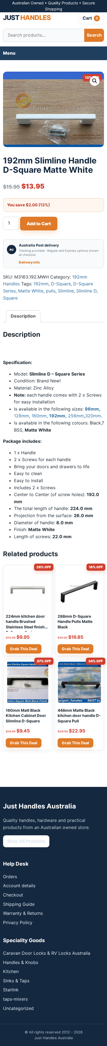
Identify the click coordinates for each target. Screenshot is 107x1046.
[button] (95, 81)
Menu (9, 53)
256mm (76, 415)
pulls (50, 291)
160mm (39, 415)
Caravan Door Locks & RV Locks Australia (46, 953)
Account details (19, 885)
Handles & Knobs (20, 962)
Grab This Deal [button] (23, 648)
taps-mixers (15, 999)
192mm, (58, 415)
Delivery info (29, 262)
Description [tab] (23, 316)
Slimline (66, 291)
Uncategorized (18, 1008)
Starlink (11, 989)
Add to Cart (39, 223)
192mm (41, 283)
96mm (92, 409)
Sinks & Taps (16, 980)
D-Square (61, 283)
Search (94, 35)
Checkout (13, 895)
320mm (93, 415)
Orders (10, 876)
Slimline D (86, 291)
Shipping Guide (19, 904)
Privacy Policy (17, 922)
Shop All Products (26, 841)
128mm (21, 415)
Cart (90, 18)
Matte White (30, 291)
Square (10, 298)
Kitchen (11, 971)
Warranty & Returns (23, 913)
